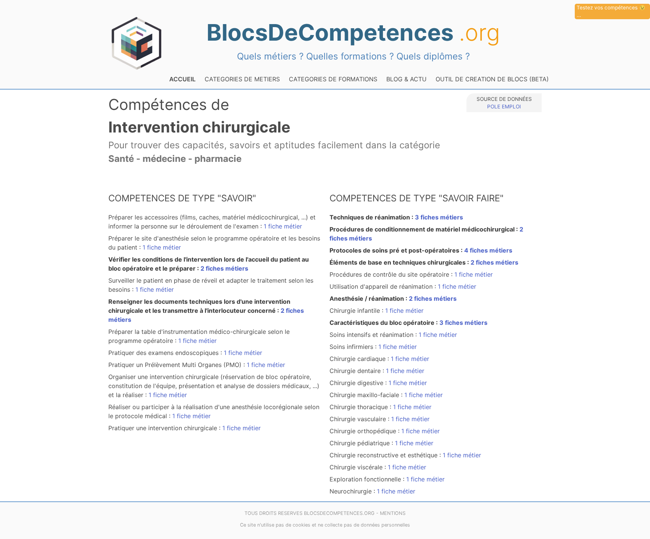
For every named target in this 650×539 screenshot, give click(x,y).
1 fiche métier (283, 226)
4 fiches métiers (488, 250)
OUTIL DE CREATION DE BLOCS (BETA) (492, 79)
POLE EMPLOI (504, 107)
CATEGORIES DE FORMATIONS (333, 79)
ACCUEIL (182, 79)
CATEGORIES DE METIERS (242, 79)
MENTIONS (392, 513)
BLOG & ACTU (406, 79)
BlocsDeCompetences (353, 32)
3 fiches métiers (439, 217)
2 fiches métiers (224, 268)
